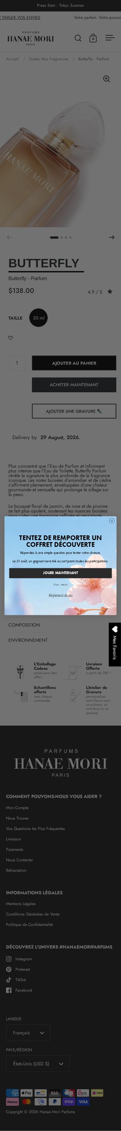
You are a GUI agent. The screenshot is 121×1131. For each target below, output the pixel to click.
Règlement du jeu (61, 594)
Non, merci (60, 584)
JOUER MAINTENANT (60, 572)
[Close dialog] (112, 521)
